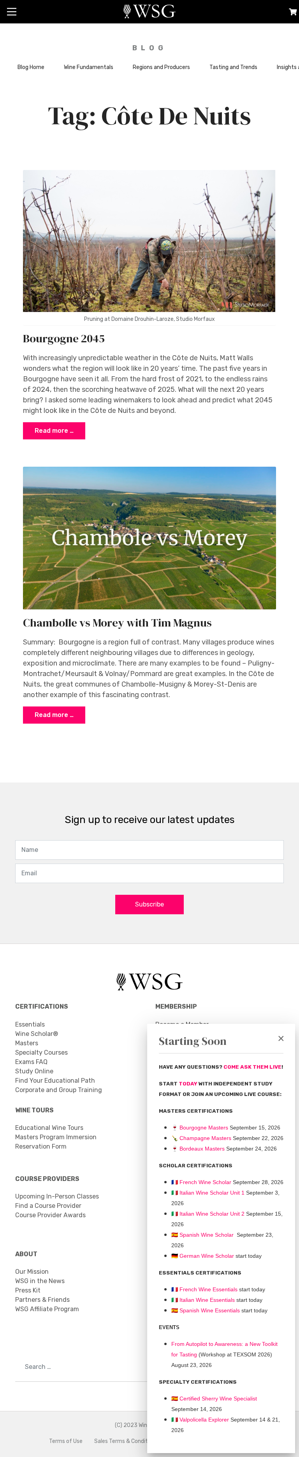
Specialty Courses (41, 1052)
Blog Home (31, 67)
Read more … (54, 430)
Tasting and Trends (233, 67)
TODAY (189, 1084)
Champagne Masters (205, 1138)
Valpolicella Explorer (200, 1419)
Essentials (30, 1024)
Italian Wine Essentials (206, 1300)
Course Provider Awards (50, 1215)
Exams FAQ (31, 1062)
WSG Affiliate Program (47, 1309)
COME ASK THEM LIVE (252, 1067)
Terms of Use (66, 1441)
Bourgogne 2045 (64, 338)
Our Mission (32, 1271)
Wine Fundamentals (88, 67)
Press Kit (27, 1290)
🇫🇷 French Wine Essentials (204, 1289)
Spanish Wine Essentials (209, 1310)
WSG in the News (40, 1281)
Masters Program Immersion (56, 1137)
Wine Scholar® (36, 1033)
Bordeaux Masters (198, 1148)
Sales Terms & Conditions (126, 1441)
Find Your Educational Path (55, 1080)
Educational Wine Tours (49, 1127)
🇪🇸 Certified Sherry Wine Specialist (214, 1398)
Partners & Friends (42, 1299)
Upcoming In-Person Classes (57, 1196)
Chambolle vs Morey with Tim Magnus (117, 622)
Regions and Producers (161, 67)
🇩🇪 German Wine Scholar (202, 1256)
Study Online (34, 1071)
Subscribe (149, 904)
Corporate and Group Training (58, 1090)
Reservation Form (41, 1146)
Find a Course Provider (48, 1205)
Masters (26, 1043)
